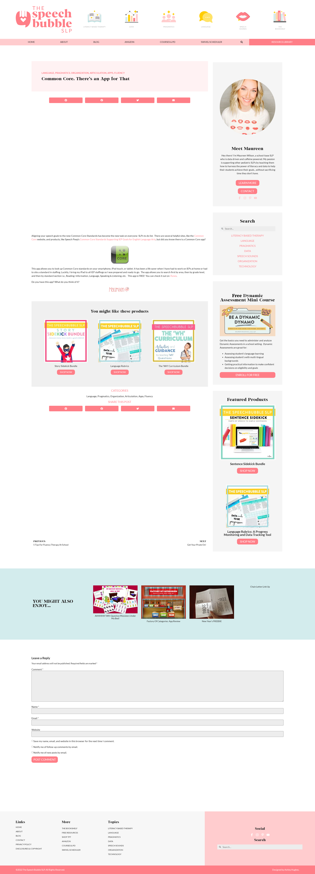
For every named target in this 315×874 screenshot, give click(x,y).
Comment (37, 669)
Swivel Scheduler (211, 42)
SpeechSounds (242, 28)
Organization (80, 72)
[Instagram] (244, 197)
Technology (114, 854)
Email (35, 718)
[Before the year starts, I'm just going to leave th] (63, 796)
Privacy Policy (23, 844)
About (64, 42)
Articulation (98, 72)
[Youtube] (255, 197)
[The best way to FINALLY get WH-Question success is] (25, 796)
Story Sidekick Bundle (66, 366)
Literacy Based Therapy (94, 27)
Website (36, 730)
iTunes (173, 275)
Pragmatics (168, 27)
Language (206, 27)
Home (31, 42)
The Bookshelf (280, 28)
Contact (20, 840)
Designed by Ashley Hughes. (285, 869)
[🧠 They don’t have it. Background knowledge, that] (252, 796)
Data (131, 27)
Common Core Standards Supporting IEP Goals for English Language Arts (118, 239)
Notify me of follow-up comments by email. (55, 747)
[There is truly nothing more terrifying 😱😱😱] (214, 796)
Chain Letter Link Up (260, 586)
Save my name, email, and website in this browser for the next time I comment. (73, 741)
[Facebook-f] (239, 197)
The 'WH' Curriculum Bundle (173, 366)
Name (35, 707)
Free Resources (70, 832)
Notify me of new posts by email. (50, 752)
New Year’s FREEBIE (212, 621)
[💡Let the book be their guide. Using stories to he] (138, 796)
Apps (110, 72)
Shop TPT (66, 837)
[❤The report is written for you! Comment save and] (176, 796)
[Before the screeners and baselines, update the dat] (290, 796)
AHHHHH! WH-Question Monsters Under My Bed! (115, 617)
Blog (96, 42)
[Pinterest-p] (250, 197)
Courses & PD (167, 42)
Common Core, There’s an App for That (86, 79)
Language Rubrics (119, 366)
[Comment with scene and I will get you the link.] (100, 796)
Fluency (119, 72)
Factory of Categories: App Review (163, 621)
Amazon (129, 42)
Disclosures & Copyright (29, 848)
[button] (242, 42)
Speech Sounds (116, 845)
